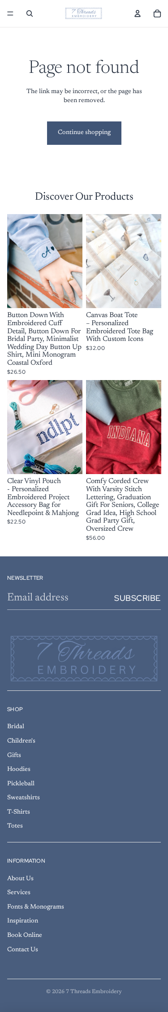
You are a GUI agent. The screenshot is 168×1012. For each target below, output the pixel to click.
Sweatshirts (23, 798)
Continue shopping (84, 133)
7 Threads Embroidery (94, 991)
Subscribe (137, 598)
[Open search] (29, 13)
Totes (15, 826)
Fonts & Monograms (35, 907)
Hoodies (18, 769)
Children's (21, 741)
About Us (20, 879)
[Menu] (10, 13)
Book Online (24, 935)
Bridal (15, 727)
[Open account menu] (137, 13)
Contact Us (22, 950)
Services (18, 893)
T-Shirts (18, 812)
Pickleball (20, 784)
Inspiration (22, 921)
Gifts (14, 755)
